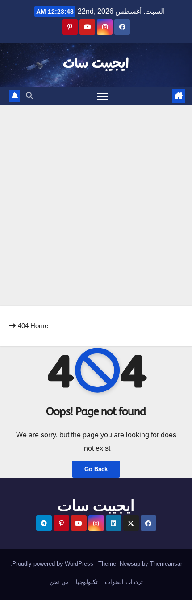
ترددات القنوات (124, 582)
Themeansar (166, 563)
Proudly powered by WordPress (53, 563)
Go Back (96, 469)
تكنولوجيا (87, 582)
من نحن (59, 582)
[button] (29, 95)
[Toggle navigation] (103, 96)
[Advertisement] (96, 205)
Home (39, 325)
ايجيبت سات (96, 64)
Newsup (130, 563)
